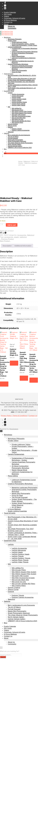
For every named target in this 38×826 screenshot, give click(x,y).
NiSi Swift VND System (19, 114)
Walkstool (11, 132)
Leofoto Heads (16, 97)
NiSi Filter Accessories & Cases (21, 116)
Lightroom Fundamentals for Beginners (23, 58)
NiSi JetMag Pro (16, 108)
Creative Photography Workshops (18, 64)
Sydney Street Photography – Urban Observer (22, 504)
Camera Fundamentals (14, 47)
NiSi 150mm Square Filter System (22, 113)
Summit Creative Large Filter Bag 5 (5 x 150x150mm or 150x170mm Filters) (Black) (24, 361)
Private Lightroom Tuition (19, 42)
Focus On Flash (16, 72)
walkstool (23, 237)
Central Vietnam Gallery (15, 146)
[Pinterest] (5, 233)
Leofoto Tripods (16, 100)
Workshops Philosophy (15, 39)
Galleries (6, 133)
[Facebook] (1, 233)
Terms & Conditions (20, 416)
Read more (13, 363)
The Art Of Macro (13, 136)
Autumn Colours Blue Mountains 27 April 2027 (22, 78)
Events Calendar (10, 12)
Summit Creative (13, 124)
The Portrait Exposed (19, 497)
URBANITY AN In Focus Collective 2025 (20, 147)
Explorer (10, 127)
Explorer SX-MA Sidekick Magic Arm (14, 352)
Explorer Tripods (17, 128)
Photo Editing (12, 59)
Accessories (21, 235)
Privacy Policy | (7, 416)
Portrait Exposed (13, 138)
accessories (8, 237)
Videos (6, 16)
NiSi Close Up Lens (17, 119)
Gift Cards (8, 14)
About (6, 24)
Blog (5, 149)
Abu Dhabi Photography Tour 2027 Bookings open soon (21, 530)
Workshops (7, 37)
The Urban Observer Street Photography (20, 142)
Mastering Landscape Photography (22, 65)
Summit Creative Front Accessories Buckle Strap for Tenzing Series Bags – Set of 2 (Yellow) (5, 366)
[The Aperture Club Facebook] (5, 3)
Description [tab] (7, 246)
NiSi (9, 106)
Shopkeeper (13, 429)
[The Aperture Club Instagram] (5, 6)
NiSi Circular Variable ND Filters (21, 121)
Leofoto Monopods (17, 95)
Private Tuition (12, 40)
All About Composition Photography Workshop (20, 467)
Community (12, 28)
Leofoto (10, 92)
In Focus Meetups (10, 20)
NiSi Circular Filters (17, 110)
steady (16, 237)
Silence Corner (12, 125)
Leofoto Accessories (18, 94)
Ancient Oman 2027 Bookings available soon (21, 80)
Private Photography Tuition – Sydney (23, 43)
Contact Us (8, 22)
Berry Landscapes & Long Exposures (19, 135)
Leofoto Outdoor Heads (19, 99)
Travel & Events (8, 73)
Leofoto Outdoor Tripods (19, 102)
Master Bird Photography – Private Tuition (24, 45)
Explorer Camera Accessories (21, 130)
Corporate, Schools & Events (14, 18)
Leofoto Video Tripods (18, 105)
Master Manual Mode (18, 56)
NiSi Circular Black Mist (19, 117)
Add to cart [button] (4, 384)
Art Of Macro (16, 507)
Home (20, 161)
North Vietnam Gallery (14, 144)
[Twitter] (3, 233)
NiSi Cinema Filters (17, 122)
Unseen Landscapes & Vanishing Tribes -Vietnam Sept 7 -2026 (23, 534)
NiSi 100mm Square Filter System (22, 111)
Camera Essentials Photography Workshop (24, 51)
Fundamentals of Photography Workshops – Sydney (23, 459)
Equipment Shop (9, 91)
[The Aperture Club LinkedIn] (5, 9)
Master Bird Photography (19, 70)
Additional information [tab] (22, 246)
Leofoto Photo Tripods (18, 103)
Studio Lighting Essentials (17, 511)
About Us (11, 26)
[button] (5, 152)
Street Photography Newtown (17, 141)
